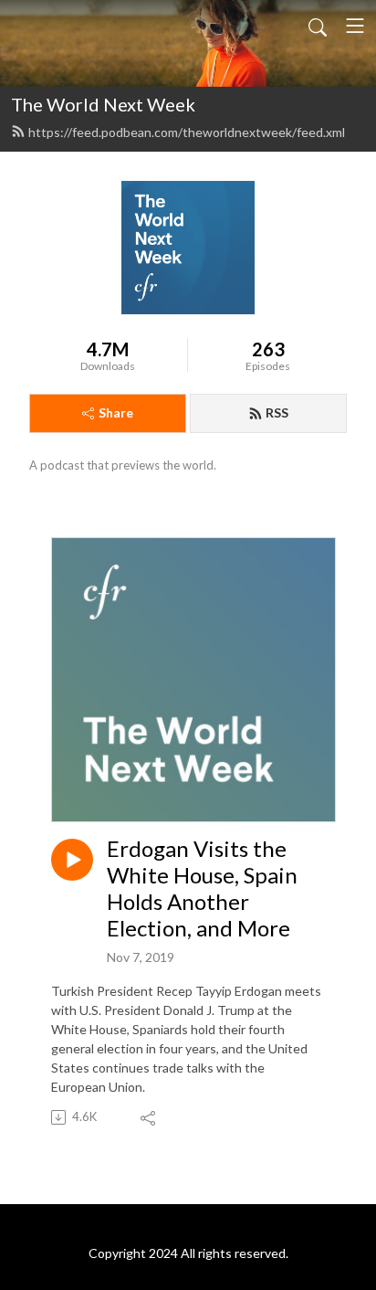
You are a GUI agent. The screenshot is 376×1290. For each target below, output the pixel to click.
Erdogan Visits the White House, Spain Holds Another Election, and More (202, 888)
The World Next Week (103, 104)
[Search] (317, 25)
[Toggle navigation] (355, 25)
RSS (277, 412)
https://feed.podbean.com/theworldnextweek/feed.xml (186, 132)
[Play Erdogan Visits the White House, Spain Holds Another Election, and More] (72, 860)
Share (116, 412)
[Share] (149, 1117)
